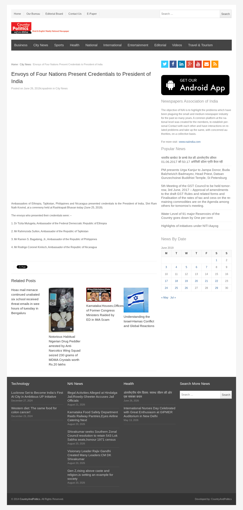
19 (186, 281)
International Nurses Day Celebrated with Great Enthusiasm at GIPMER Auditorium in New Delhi (149, 412)
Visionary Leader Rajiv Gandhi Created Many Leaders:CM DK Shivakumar (89, 455)
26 (186, 288)
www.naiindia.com (190, 141)
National (91, 45)
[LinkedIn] (181, 64)
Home (17, 13)
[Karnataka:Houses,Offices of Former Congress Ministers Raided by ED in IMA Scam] (102, 295)
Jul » (173, 297)
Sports (59, 45)
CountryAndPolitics (30, 499)
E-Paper (92, 13)
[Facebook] (173, 64)
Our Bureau (33, 13)
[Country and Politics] (40, 28)
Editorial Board (54, 13)
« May (164, 297)
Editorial (160, 45)
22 (216, 281)
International (112, 45)
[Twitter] (164, 64)
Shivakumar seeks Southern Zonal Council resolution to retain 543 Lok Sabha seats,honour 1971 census (92, 435)
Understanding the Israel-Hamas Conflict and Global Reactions (139, 321)
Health (74, 45)
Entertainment (138, 45)
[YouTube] (198, 64)
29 (216, 288)
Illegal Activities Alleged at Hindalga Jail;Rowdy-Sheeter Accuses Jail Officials (92, 396)
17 (166, 281)
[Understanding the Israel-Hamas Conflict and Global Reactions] (140, 300)
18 (176, 281)
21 (206, 281)
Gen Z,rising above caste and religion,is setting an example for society (90, 474)
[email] (206, 64)
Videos (177, 45)
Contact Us (74, 13)
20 (196, 281)
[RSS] (215, 64)
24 (166, 288)
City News (40, 45)
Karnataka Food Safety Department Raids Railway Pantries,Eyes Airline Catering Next (92, 416)
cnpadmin (46, 88)
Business (20, 45)
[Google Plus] (189, 64)
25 (176, 288)
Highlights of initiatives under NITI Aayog (189, 226)
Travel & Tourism (200, 45)
